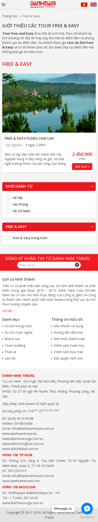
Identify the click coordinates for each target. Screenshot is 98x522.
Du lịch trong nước (18, 326)
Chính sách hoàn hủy (69, 345)
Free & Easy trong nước (30, 238)
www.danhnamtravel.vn (19, 433)
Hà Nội (18, 198)
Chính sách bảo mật (68, 352)
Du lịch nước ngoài (18, 332)
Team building (15, 345)
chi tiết (7, 311)
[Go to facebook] (87, 508)
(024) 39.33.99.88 (20, 418)
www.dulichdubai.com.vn (20, 449)
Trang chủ (9, 16)
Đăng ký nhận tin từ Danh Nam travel (47, 258)
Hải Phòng (20, 204)
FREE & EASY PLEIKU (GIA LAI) (29, 138)
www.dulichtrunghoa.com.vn (23, 443)
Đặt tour (81, 166)
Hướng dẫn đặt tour (68, 332)
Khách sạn (12, 339)
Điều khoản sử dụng (68, 326)
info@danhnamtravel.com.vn (32, 428)
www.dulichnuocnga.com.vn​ (22, 438)
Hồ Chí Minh (21, 211)
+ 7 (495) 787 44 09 (23, 498)
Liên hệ (10, 358)
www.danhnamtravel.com (21, 481)
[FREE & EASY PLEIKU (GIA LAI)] (49, 103)
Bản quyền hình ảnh (68, 358)
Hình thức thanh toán (69, 339)
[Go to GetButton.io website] (87, 517)
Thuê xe (10, 352)
